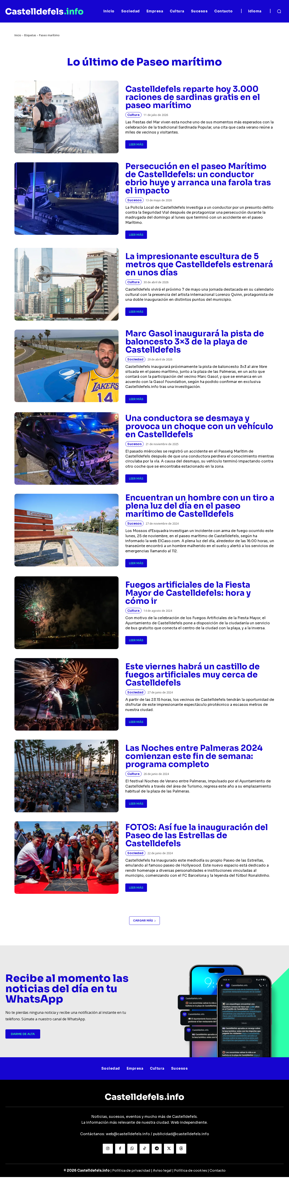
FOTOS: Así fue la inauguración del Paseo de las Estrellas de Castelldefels (196, 835)
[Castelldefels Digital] (44, 11)
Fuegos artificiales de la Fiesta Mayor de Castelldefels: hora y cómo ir (188, 593)
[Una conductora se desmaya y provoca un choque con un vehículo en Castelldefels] (66, 448)
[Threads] (181, 1149)
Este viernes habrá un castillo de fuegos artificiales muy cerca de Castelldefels (192, 674)
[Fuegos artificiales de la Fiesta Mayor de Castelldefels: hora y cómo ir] (66, 612)
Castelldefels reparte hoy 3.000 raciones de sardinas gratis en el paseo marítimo (192, 97)
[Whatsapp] (132, 1149)
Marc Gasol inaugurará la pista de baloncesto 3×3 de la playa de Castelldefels (194, 341)
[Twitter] (169, 1149)
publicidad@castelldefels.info (181, 1134)
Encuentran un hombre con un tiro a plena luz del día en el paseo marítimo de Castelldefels (199, 506)
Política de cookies (190, 1170)
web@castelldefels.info (128, 1134)
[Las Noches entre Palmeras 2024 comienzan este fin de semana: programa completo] (66, 776)
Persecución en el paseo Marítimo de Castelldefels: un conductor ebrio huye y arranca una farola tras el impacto (198, 178)
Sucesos (134, 200)
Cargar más (143, 920)
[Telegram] (157, 1149)
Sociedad (135, 359)
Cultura (133, 115)
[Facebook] (120, 1149)
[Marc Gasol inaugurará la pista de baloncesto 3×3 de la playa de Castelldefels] (66, 366)
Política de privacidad (131, 1170)
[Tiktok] (144, 1149)
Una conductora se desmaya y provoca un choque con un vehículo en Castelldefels (199, 426)
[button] (279, 11)
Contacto (218, 1170)
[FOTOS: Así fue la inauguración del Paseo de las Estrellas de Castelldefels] (66, 857)
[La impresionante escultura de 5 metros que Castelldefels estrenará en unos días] (66, 284)
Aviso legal (162, 1170)
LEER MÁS (136, 144)
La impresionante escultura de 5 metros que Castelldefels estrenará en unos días (199, 264)
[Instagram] (108, 1149)
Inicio (17, 35)
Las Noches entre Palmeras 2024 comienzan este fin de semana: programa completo (194, 756)
